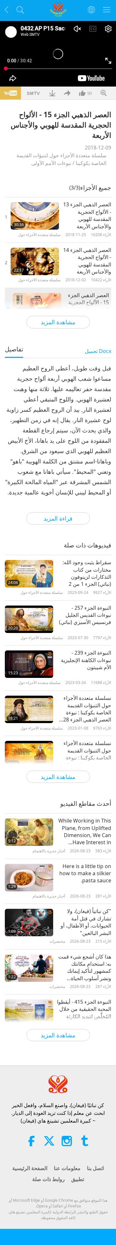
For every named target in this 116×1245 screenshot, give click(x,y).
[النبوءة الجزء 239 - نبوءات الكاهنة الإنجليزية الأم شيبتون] (29, 664)
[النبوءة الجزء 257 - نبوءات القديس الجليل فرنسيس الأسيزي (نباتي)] (29, 619)
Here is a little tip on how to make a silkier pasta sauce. (85, 873)
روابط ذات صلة (48, 1179)
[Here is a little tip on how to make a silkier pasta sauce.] (29, 877)
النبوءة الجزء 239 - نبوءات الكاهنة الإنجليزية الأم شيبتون (86, 660)
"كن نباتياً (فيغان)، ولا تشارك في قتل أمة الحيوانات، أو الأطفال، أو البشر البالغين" (86, 922)
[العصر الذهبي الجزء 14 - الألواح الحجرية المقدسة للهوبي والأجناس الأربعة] (35, 261)
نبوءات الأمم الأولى (51, 163)
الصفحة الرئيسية (29, 1168)
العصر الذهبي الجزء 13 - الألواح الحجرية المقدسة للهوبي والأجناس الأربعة (87, 215)
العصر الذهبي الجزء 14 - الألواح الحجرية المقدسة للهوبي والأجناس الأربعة (87, 260)
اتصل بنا (95, 1168)
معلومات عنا (67, 1168)
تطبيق (77, 1179)
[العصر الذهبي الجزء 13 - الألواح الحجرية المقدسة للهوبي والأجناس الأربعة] (35, 216)
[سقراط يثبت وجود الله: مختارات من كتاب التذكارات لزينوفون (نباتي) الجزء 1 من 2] (29, 573)
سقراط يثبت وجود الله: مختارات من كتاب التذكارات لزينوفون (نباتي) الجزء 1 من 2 (87, 573)
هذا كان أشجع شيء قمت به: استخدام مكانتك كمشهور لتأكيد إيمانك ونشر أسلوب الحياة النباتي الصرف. (84, 967)
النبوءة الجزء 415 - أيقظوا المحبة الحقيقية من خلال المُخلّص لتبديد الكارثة (84, 1009)
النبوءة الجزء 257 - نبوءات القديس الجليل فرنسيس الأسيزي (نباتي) (85, 615)
